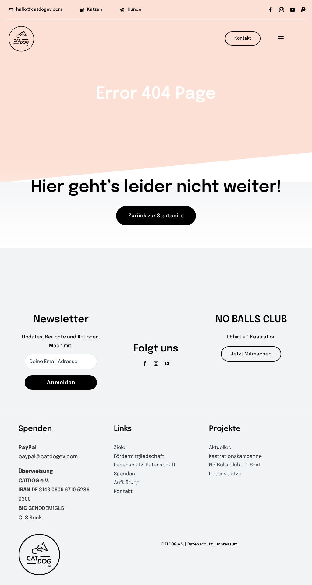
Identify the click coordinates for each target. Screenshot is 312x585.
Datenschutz (200, 544)
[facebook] (270, 9)
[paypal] (303, 9)
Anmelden (61, 382)
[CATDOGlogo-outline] (21, 25)
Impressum (227, 544)
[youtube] (292, 9)
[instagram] (281, 9)
